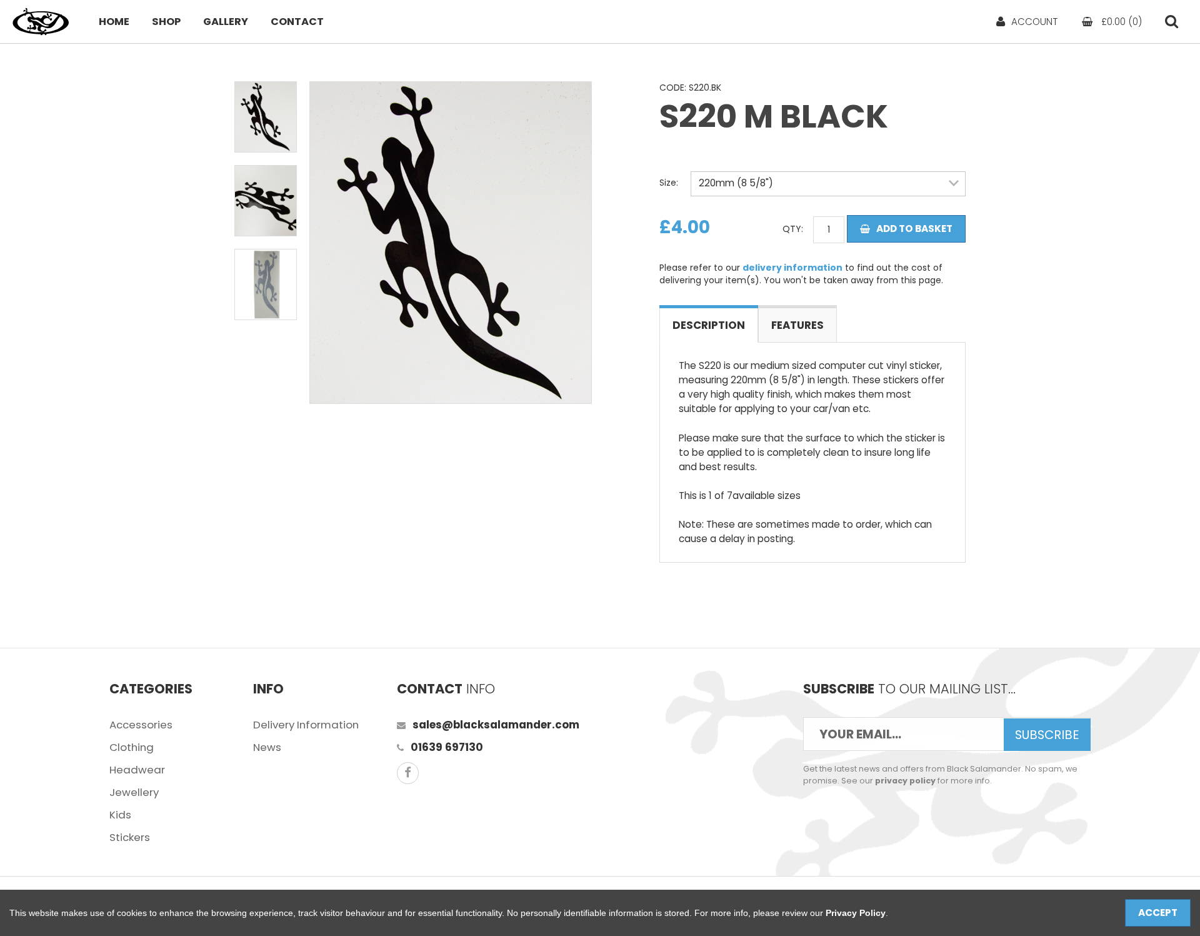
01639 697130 (447, 747)
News (267, 747)
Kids (120, 814)
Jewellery (134, 792)
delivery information (792, 267)
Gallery (225, 21)
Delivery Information (306, 724)
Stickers (129, 837)
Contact (297, 21)
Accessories (140, 724)
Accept (1158, 912)
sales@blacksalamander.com (495, 724)
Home (114, 21)
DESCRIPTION (708, 325)
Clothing (131, 747)
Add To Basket (914, 228)
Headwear (137, 769)
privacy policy (905, 780)
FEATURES (797, 325)
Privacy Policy (856, 913)
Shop (166, 21)
